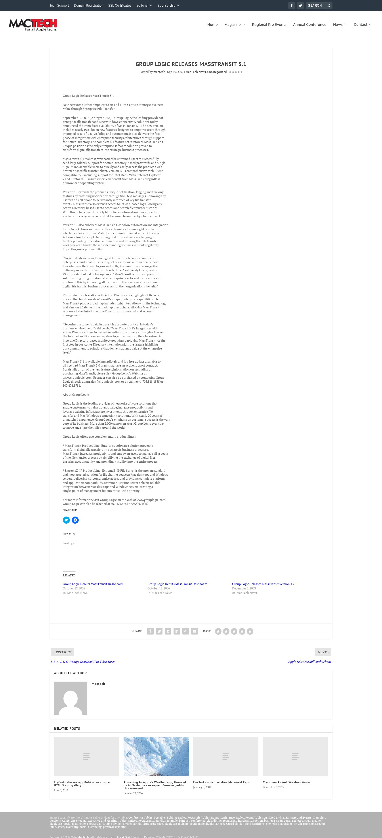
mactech (159, 72)
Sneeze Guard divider (229, 824)
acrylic (159, 821)
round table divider (202, 824)
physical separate (114, 827)
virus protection (153, 824)
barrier (268, 821)
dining (217, 821)
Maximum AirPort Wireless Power (286, 782)
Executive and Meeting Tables (107, 821)
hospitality (245, 821)
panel (318, 821)
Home (212, 25)
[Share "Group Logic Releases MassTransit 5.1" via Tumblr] (168, 631)
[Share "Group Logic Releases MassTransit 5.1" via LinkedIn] (176, 631)
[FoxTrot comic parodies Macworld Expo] (225, 756)
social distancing (75, 824)
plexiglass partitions (279, 824)
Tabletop (297, 821)
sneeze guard (95, 824)
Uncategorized (217, 72)
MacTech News (195, 72)
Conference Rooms (74, 821)
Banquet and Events (298, 817)
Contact (360, 25)
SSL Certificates (119, 5)
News (338, 25)
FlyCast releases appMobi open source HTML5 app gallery (82, 783)
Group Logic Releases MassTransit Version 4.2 (263, 584)
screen (278, 821)
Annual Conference (310, 25)
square (308, 821)
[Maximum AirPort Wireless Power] (295, 756)
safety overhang (67, 827)
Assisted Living (274, 817)
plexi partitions (255, 824)
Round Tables (254, 817)
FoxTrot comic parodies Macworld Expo (221, 782)
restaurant (230, 821)
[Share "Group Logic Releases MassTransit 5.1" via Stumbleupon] (185, 631)
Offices (132, 821)
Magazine (232, 25)
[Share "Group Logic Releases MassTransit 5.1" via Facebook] (150, 631)
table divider (113, 824)
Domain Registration (88, 5)
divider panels (132, 824)
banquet (184, 821)
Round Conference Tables (227, 817)
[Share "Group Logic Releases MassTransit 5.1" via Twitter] (159, 631)
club (209, 821)
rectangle (171, 821)
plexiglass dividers (176, 824)
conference (198, 821)
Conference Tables (140, 817)
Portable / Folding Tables (170, 817)
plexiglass (56, 824)
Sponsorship (167, 5)
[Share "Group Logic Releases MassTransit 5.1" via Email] (194, 631)
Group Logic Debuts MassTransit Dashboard (93, 584)
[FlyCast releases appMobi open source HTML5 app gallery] (86, 756)
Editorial (142, 5)
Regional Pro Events (269, 25)
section (258, 821)
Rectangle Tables (198, 817)
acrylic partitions (305, 824)
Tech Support (59, 5)
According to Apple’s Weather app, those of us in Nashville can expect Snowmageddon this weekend (155, 785)
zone (287, 821)
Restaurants (146, 821)
